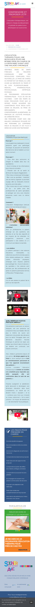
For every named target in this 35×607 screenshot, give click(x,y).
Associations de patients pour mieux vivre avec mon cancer (16, 497)
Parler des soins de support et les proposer (15, 461)
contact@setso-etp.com (17, 597)
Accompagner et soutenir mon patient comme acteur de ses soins (16, 479)
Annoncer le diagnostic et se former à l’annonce (17, 452)
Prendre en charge (14, 47)
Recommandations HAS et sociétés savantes (16, 446)
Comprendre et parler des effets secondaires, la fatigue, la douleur (16, 467)
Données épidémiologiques (14, 441)
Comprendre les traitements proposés (17, 457)
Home (17, 45)
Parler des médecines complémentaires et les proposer (16, 491)
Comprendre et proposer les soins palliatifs (16, 473)
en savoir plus (11, 604)
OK (31, 602)
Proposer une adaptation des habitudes (14, 485)
